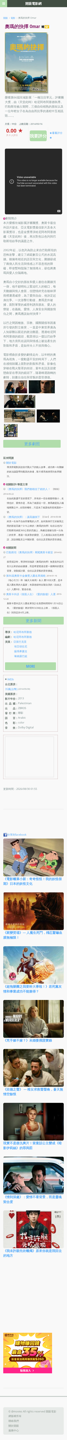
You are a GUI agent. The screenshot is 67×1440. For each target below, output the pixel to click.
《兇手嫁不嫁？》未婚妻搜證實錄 (27, 1040)
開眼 (5, 17)
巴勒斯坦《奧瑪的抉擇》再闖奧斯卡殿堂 (29, 552)
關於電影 (11, 462)
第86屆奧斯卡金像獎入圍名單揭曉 (26, 575)
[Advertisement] (33, 1297)
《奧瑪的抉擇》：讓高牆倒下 (23, 517)
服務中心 (13, 1430)
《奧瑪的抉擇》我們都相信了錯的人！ (28, 489)
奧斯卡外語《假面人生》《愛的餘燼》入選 (31, 594)
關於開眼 (13, 1425)
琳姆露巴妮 (20, 656)
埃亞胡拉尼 (20, 646)
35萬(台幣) (11, 689)
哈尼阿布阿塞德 (22, 632)
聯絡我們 (13, 1421)
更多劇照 (32, 443)
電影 (13, 17)
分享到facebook (16, 834)
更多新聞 (33, 620)
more (30, 666)
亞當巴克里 (20, 641)
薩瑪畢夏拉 (20, 651)
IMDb (10, 679)
